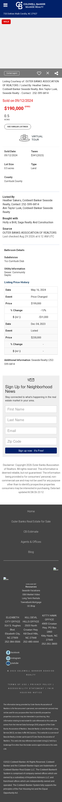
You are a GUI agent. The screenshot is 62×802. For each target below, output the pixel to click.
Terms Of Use (17, 684)
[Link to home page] (31, 5)
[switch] (39, 73)
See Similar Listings (17, 127)
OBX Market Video (31, 594)
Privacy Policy (41, 684)
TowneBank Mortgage (31, 602)
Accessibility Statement (26, 688)
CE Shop (31, 606)
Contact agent (11, 73)
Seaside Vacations (31, 590)
